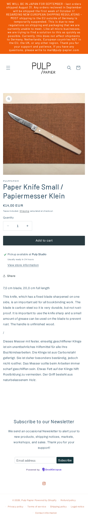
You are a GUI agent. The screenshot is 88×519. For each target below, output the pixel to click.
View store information (23, 265)
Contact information (46, 513)
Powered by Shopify (46, 500)
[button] (8, 67)
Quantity (8, 217)
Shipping (24, 211)
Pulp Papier (27, 500)
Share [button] (11, 275)
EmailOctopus (53, 470)
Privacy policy (16, 506)
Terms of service (36, 506)
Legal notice (77, 506)
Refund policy (68, 500)
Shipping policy (58, 506)
